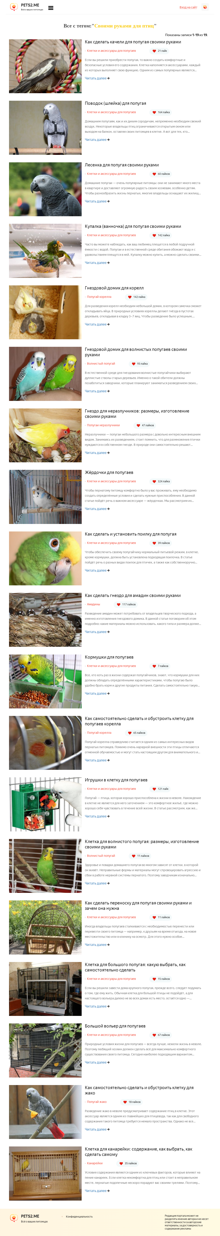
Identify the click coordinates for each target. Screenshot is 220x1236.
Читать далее (96, 78)
